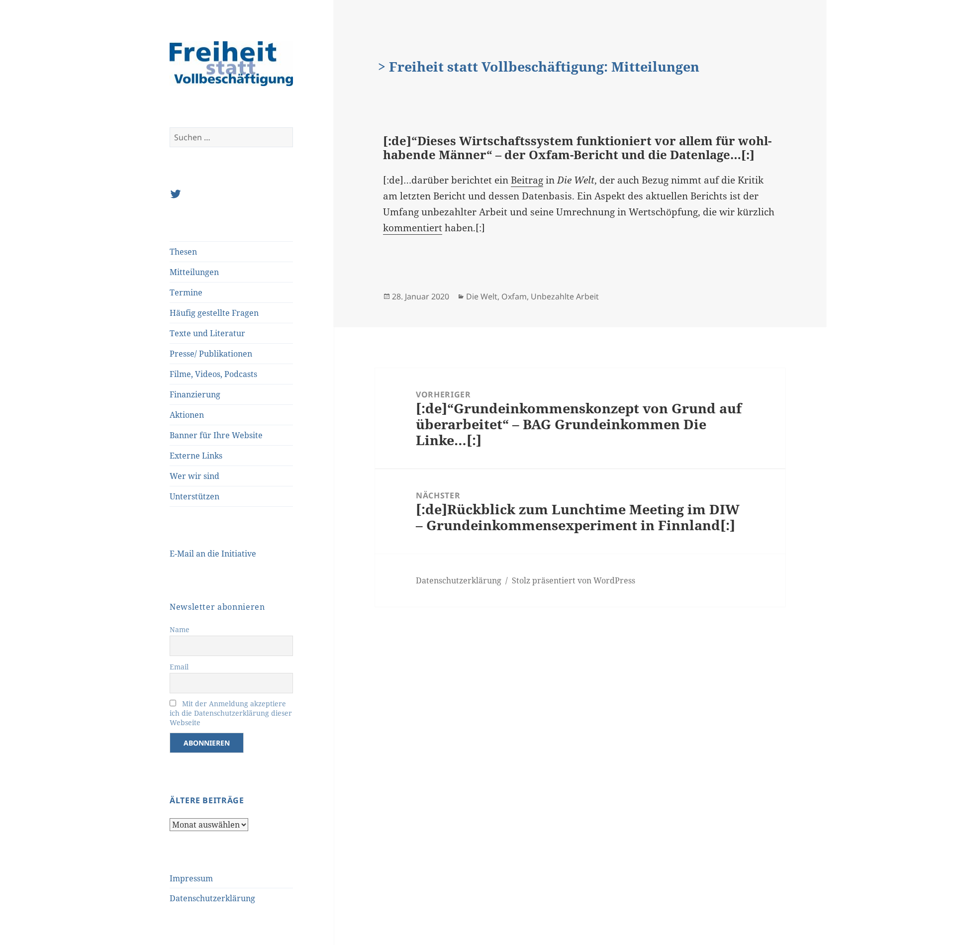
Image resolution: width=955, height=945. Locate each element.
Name (180, 629)
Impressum (191, 878)
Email (179, 666)
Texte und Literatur (207, 333)
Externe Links (196, 455)
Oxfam (514, 296)
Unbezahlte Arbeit (565, 296)
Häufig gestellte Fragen (214, 312)
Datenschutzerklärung (212, 898)
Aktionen (187, 414)
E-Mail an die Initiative (213, 553)
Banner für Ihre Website (216, 435)
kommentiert (412, 227)
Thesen (183, 251)
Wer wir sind (194, 476)
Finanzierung (195, 394)
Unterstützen (194, 496)
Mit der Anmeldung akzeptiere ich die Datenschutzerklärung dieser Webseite (231, 713)
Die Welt (481, 296)
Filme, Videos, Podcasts (213, 374)
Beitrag (527, 180)
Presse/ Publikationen (211, 353)
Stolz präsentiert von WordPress (573, 580)
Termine (186, 292)
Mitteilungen (194, 272)
